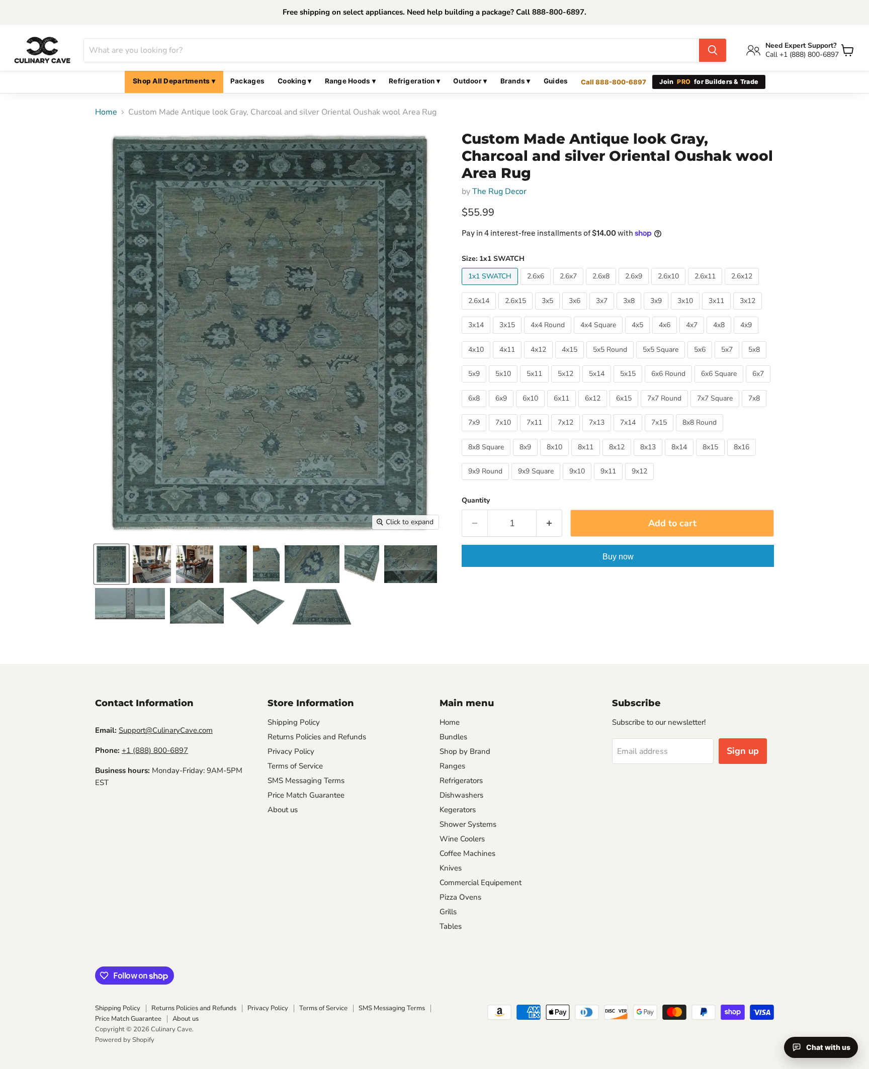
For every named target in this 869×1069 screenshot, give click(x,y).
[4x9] (747, 336)
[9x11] (609, 482)
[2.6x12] (743, 287)
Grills (448, 912)
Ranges (452, 766)
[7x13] (598, 433)
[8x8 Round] (701, 433)
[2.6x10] (669, 287)
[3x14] (477, 336)
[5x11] (535, 385)
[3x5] (548, 312)
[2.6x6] (536, 287)
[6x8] (475, 409)
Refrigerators (461, 780)
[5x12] (566, 385)
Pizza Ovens (460, 897)
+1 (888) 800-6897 (155, 750)
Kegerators (458, 810)
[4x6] (665, 336)
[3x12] (748, 312)
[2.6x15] (516, 312)
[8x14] (680, 458)
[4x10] (477, 360)
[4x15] (570, 360)
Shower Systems (468, 824)
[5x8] (755, 360)
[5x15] (629, 385)
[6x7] (759, 385)
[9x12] (640, 482)
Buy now (618, 556)
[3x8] (630, 312)
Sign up (743, 751)
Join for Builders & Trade (708, 81)
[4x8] (720, 336)
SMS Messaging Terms (306, 780)
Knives (451, 868)
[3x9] (657, 312)
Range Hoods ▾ (350, 81)
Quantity (476, 501)
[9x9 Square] (537, 482)
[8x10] (555, 458)
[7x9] (475, 433)
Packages (247, 81)
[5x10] (504, 385)
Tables (451, 926)
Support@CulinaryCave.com (166, 730)
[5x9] (475, 385)
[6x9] (502, 409)
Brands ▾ (515, 81)
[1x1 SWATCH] (491, 287)
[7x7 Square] (716, 409)
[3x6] (575, 312)
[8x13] (649, 458)
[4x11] (508, 360)
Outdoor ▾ (470, 81)
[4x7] (693, 336)
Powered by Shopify (124, 1039)
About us (283, 810)
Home (106, 112)
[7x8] (755, 409)
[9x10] (578, 482)
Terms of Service (295, 766)
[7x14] (629, 433)
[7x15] (660, 433)
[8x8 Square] (487, 458)
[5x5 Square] (661, 360)
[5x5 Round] (611, 360)
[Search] (712, 50)
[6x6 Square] (720, 385)
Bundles (453, 737)
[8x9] (526, 458)
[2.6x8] (602, 287)
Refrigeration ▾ (414, 81)
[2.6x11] (706, 287)
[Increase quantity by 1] (549, 523)
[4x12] (539, 360)
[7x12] (566, 433)
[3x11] (717, 312)
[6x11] (562, 409)
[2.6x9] (635, 287)
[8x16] (742, 458)
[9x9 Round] (486, 482)
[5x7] (728, 360)
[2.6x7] (569, 287)
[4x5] (638, 336)
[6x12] (594, 409)
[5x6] (701, 360)
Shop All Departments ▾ (174, 81)
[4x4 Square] (599, 336)
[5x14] (598, 385)
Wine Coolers (462, 839)
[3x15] (508, 336)
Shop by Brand (465, 751)
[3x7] (603, 312)
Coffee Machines (467, 853)
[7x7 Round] (665, 409)
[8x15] (711, 458)
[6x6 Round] (669, 385)
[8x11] (586, 458)
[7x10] (504, 433)
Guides (556, 81)
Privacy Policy (291, 751)
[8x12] (618, 458)
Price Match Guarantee (306, 795)
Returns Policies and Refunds (317, 737)
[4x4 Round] (549, 336)
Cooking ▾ (294, 81)
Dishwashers (461, 795)
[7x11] (535, 433)
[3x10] (686, 312)
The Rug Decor (499, 191)
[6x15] (625, 409)
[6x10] (531, 409)
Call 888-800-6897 (613, 82)
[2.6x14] (480, 312)
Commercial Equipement (481, 883)
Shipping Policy (294, 722)
